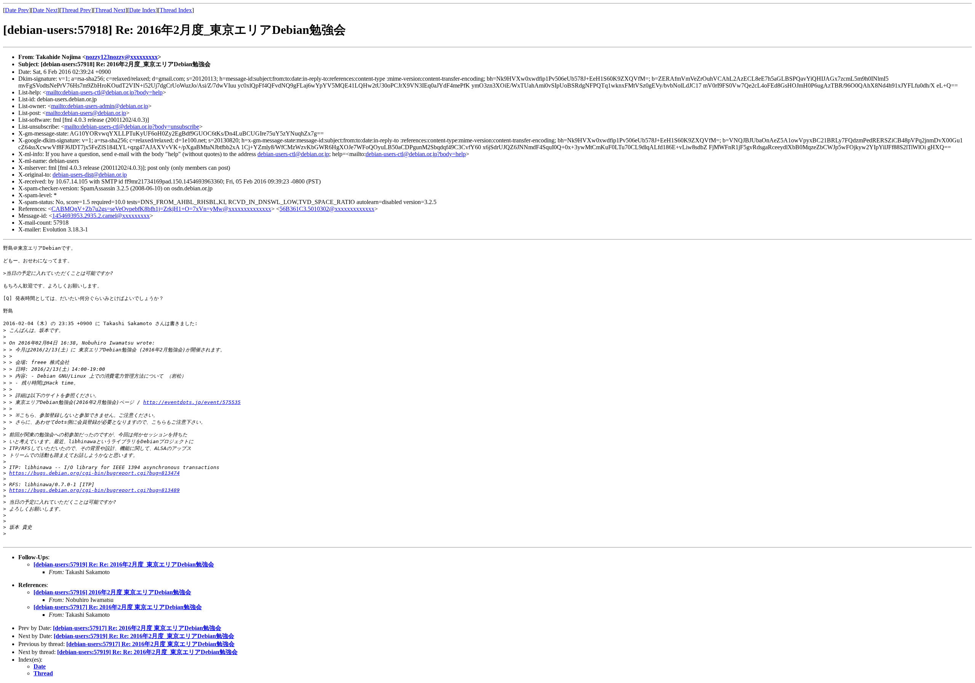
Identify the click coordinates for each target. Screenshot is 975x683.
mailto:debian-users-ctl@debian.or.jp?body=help (104, 92)
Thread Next (110, 10)
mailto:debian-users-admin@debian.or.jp (99, 106)
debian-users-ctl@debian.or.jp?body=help (416, 154)
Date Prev (17, 10)
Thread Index (176, 10)
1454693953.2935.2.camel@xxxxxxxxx (101, 215)
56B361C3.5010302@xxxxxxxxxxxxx (327, 209)
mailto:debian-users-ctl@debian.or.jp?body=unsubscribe (131, 126)
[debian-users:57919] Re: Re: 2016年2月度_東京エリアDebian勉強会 (124, 564)
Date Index (142, 10)
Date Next (45, 10)
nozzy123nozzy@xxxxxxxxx (122, 57)
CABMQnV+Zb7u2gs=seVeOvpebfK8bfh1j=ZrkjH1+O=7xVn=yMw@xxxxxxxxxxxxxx (161, 209)
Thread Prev (76, 10)
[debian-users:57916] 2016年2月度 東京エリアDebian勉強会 (112, 592)
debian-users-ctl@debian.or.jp (293, 154)
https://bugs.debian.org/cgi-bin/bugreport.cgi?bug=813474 (94, 473)
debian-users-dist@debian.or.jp (90, 174)
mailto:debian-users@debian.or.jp (86, 113)
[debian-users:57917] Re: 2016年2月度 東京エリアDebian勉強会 (118, 607)
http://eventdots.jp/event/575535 (192, 402)
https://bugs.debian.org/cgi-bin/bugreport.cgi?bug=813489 (94, 490)
